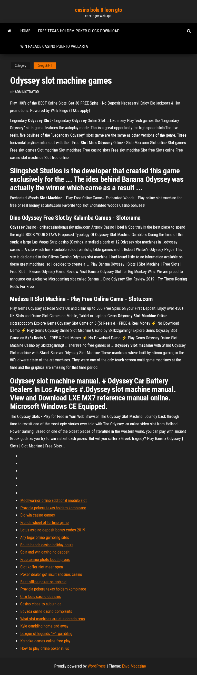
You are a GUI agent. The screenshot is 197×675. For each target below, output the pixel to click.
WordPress (97, 666)
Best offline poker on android (43, 581)
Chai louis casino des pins (40, 596)
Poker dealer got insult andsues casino (51, 574)
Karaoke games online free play (45, 641)
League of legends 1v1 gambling (46, 633)
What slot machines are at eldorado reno (52, 618)
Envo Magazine (134, 666)
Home (25, 31)
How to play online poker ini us (44, 648)
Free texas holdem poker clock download (79, 31)
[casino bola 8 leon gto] (9, 31)
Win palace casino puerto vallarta (54, 46)
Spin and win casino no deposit (45, 552)
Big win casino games (37, 515)
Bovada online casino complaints (46, 611)
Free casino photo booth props (45, 559)
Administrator (27, 92)
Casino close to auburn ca (40, 604)
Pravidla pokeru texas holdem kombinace (53, 507)
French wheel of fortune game (44, 522)
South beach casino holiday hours (46, 544)
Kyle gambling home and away (44, 626)
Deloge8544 (44, 66)
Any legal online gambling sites (44, 537)
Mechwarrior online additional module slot (53, 500)
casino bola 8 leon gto (98, 10)
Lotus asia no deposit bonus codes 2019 (52, 530)
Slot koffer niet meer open (41, 567)
